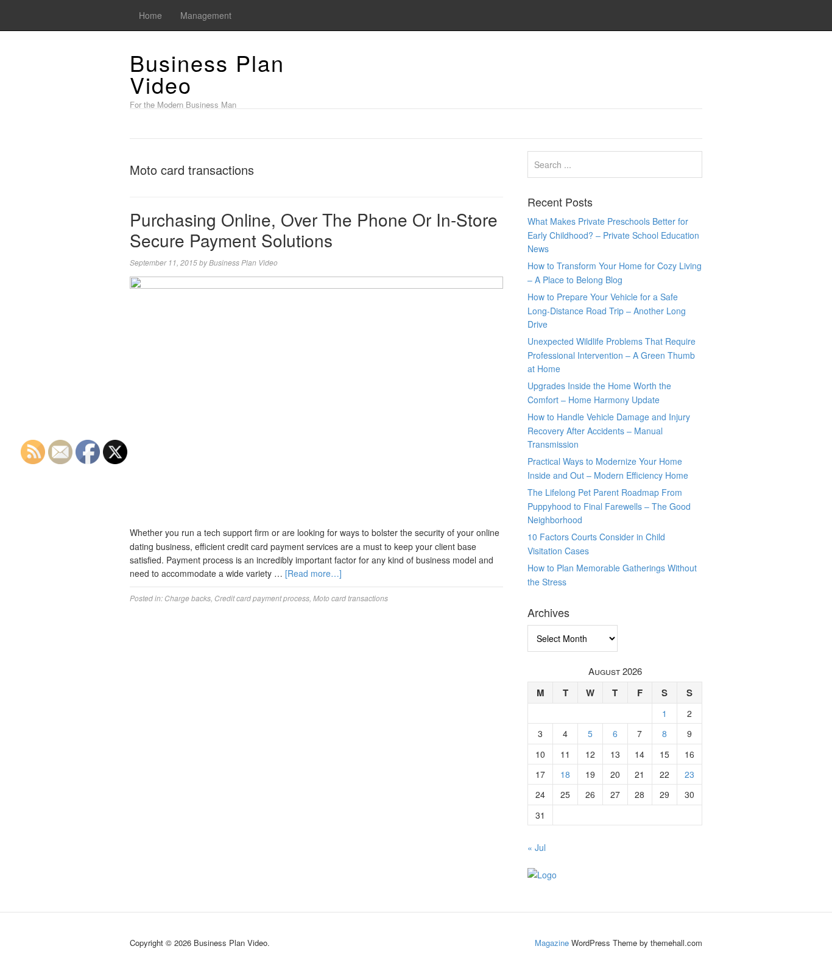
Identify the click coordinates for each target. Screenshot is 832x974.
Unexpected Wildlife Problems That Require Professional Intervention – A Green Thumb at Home (611, 355)
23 (689, 774)
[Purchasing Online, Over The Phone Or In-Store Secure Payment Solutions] (316, 399)
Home (150, 15)
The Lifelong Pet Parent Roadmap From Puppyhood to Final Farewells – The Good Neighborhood (609, 506)
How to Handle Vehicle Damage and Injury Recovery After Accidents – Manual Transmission (608, 430)
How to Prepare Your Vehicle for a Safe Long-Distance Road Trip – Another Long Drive (606, 310)
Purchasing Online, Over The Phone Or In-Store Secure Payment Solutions (314, 229)
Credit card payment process (261, 598)
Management (205, 15)
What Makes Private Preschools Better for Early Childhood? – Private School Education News (613, 235)
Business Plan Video (207, 73)
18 (565, 774)
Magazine (552, 942)
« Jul (536, 847)
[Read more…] (313, 573)
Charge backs (187, 598)
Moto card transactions (350, 598)
